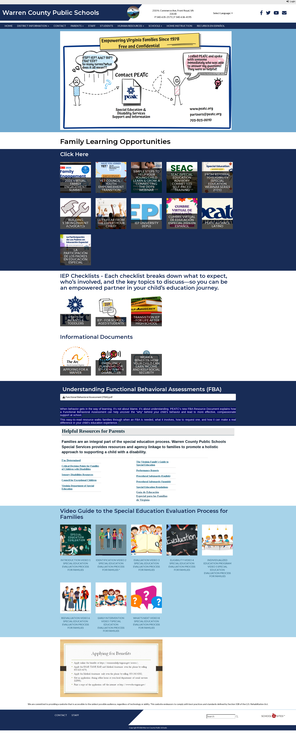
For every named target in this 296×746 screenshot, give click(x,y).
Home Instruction (179, 25)
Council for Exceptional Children (79, 480)
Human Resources (130, 25)
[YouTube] (276, 13)
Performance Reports (147, 470)
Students (106, 25)
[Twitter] (268, 13)
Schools (154, 25)
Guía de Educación (147, 492)
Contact (60, 25)
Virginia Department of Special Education (78, 487)
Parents (76, 25)
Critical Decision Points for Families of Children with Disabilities (80, 467)
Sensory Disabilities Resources (77, 474)
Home (8, 25)
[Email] (284, 13)
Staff (91, 25)
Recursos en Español (211, 25)
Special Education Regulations (152, 487)
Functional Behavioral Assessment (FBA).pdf (89, 396)
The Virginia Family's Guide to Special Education (152, 463)
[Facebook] (261, 13)
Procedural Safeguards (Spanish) (153, 481)
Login (292, 1)
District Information (32, 25)
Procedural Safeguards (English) (153, 476)
